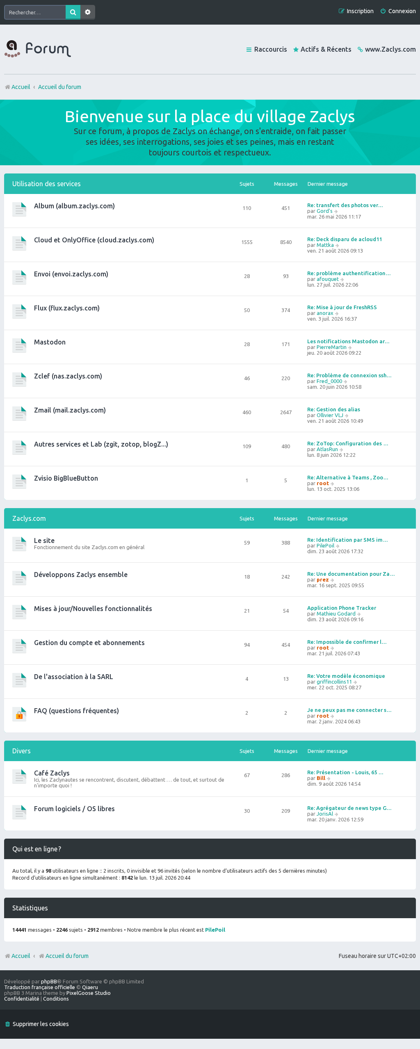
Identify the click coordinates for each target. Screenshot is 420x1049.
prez (323, 579)
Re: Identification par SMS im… (347, 540)
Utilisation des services (46, 183)
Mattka (325, 245)
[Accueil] (37, 49)
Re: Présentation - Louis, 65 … (345, 772)
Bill (321, 778)
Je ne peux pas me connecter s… (349, 710)
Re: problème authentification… (349, 273)
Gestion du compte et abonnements (89, 642)
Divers (21, 751)
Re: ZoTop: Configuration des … (347, 443)
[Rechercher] (73, 12)
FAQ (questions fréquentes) (76, 710)
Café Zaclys (52, 773)
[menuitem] (398, 11)
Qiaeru (90, 987)
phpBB (49, 981)
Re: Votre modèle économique (346, 676)
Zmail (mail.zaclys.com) (70, 410)
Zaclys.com (29, 518)
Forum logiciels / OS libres (74, 808)
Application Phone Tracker (341, 608)
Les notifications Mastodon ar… (348, 341)
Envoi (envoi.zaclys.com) (71, 274)
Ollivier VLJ (330, 415)
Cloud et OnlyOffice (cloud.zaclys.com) (94, 240)
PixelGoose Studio (88, 993)
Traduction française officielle (39, 987)
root (323, 483)
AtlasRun (327, 449)
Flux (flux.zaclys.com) (67, 308)
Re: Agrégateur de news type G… (349, 808)
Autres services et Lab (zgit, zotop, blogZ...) (101, 444)
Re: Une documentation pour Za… (351, 574)
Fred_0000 (329, 381)
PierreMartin (332, 347)
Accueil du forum (67, 956)
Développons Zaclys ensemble (81, 574)
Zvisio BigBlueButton (66, 478)
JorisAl (325, 813)
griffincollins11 (334, 681)
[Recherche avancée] (87, 12)
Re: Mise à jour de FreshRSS (342, 307)
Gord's (325, 211)
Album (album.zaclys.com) (74, 206)
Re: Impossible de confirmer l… (347, 642)
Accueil (20, 956)
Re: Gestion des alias (333, 409)
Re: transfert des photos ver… (345, 205)
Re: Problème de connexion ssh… (349, 375)
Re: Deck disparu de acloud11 (344, 239)
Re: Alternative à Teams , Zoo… (347, 477)
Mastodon (50, 342)
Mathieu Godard (336, 613)
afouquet (328, 279)
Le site (44, 540)
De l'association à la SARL (73, 676)
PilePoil (325, 545)
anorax (325, 313)
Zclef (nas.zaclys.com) (68, 376)
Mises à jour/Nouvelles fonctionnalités (93, 608)
